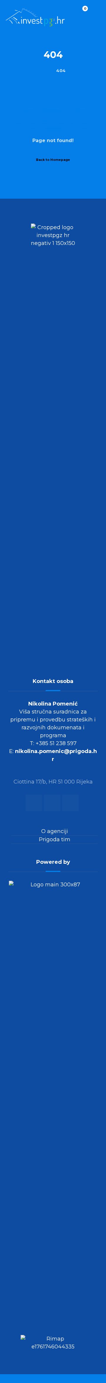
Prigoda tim (54, 839)
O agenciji (54, 831)
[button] (94, 13)
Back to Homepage (53, 160)
